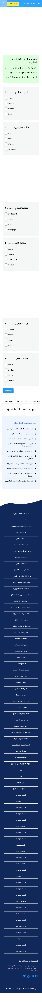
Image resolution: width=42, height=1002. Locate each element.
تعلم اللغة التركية (21, 651)
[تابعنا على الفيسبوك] (36, 976)
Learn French (21, 695)
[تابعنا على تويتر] (24, 976)
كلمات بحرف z (21, 951)
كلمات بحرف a (21, 795)
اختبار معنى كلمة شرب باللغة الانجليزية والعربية (20, 475)
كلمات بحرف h (21, 839)
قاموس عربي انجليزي (21, 620)
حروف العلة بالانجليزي (21, 601)
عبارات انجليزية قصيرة (21, 739)
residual (11, 104)
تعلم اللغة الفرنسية (21, 632)
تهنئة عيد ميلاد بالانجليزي (21, 714)
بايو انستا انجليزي (21, 707)
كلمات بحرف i (21, 845)
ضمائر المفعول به (21, 757)
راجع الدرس (8, 401)
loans (10, 224)
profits (10, 98)
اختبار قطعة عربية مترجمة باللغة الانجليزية (19, 468)
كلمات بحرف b (21, 801)
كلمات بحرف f (21, 826)
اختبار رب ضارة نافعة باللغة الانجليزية (21, 439)
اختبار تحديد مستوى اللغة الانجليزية (21, 595)
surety (10, 375)
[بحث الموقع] (3, 3)
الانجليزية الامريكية (21, 676)
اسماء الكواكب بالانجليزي (21, 789)
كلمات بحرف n (21, 876)
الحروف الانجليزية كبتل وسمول (21, 764)
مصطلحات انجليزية (21, 557)
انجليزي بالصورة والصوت (21, 670)
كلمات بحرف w (21, 932)
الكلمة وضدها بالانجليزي (21, 570)
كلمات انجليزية (21, 532)
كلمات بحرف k (21, 857)
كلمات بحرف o (21, 882)
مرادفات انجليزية (21, 564)
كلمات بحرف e (21, 820)
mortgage (12, 230)
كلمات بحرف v (21, 926)
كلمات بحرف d (21, 814)
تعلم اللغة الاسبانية (21, 645)
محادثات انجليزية (21, 539)
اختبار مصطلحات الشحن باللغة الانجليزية (20, 451)
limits (10, 114)
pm (21, 770)
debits (10, 219)
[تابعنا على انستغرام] (32, 976)
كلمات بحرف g (21, 832)
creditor (11, 370)
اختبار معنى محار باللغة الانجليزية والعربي (20, 429)
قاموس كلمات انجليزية (21, 614)
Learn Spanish (21, 664)
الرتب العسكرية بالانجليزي (21, 745)
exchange (12, 149)
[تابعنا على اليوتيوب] (28, 976)
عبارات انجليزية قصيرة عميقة (21, 732)
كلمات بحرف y (21, 945)
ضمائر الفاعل (21, 751)
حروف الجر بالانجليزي (21, 720)
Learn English (13, 3)
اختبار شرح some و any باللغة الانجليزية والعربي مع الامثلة (20, 445)
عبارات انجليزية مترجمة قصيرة (21, 526)
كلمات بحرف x (21, 939)
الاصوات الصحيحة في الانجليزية (21, 607)
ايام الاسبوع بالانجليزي (21, 726)
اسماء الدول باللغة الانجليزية (21, 626)
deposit (11, 335)
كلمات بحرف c (21, 807)
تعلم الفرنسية (21, 682)
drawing (11, 329)
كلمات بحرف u (21, 920)
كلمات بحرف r (21, 901)
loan (9, 133)
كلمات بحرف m (21, 870)
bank (10, 139)
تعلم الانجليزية (21, 520)
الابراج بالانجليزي (21, 782)
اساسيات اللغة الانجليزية (21, 514)
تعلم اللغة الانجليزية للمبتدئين (21, 551)
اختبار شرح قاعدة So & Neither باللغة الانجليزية (20, 457)
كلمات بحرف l (21, 864)
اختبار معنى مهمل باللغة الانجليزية (21, 434)
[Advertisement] (21, 30)
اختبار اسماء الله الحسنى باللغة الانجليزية (20, 463)
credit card (12, 214)
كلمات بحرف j (21, 851)
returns (11, 109)
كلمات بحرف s (21, 907)
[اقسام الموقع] (38, 3)
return (10, 340)
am (21, 776)
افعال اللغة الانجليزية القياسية (21, 576)
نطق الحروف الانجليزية (21, 701)
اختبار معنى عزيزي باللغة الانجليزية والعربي (19, 481)
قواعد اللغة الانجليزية (21, 545)
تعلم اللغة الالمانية (21, 639)
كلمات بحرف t (21, 914)
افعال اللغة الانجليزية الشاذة (21, 582)
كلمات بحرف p (21, 889)
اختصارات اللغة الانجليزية (21, 589)
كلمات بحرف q (21, 895)
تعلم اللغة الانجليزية (29, 3)
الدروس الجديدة (35, 401)
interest (11, 144)
